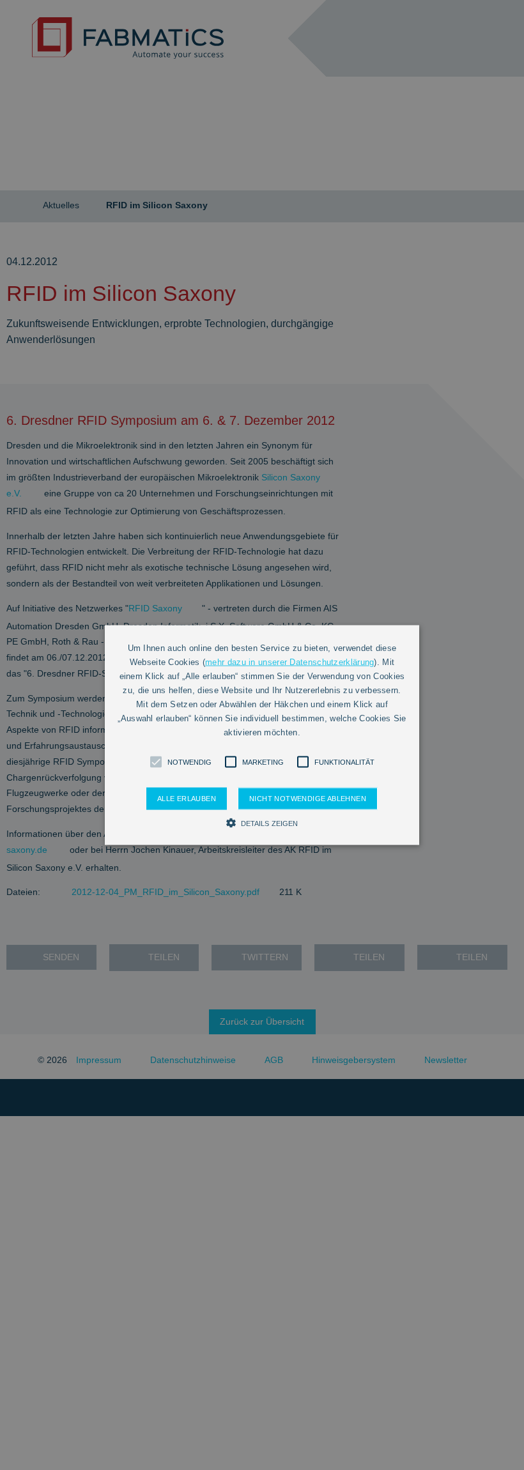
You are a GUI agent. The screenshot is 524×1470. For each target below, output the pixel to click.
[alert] (262, 735)
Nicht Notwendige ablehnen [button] (307, 798)
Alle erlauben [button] (186, 798)
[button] (156, 762)
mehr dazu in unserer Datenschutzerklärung (289, 661)
